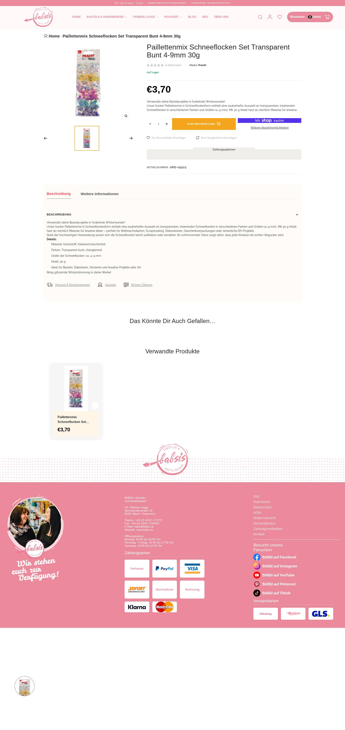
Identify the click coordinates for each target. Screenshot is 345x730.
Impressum (261, 502)
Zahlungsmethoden (267, 529)
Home (54, 36)
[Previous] (45, 138)
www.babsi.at (144, 529)
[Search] (260, 17)
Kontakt (259, 534)
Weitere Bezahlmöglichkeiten (270, 127)
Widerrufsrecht (264, 518)
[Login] (270, 17)
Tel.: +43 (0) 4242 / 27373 (128, 2)
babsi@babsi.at (144, 526)
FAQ (256, 496)
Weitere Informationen (100, 194)
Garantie (110, 284)
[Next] (131, 138)
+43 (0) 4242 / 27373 (148, 520)
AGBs (257, 513)
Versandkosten (264, 523)
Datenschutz (262, 507)
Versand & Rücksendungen (72, 284)
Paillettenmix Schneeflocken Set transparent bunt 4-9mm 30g (73, 419)
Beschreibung (59, 194)
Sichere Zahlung (141, 284)
